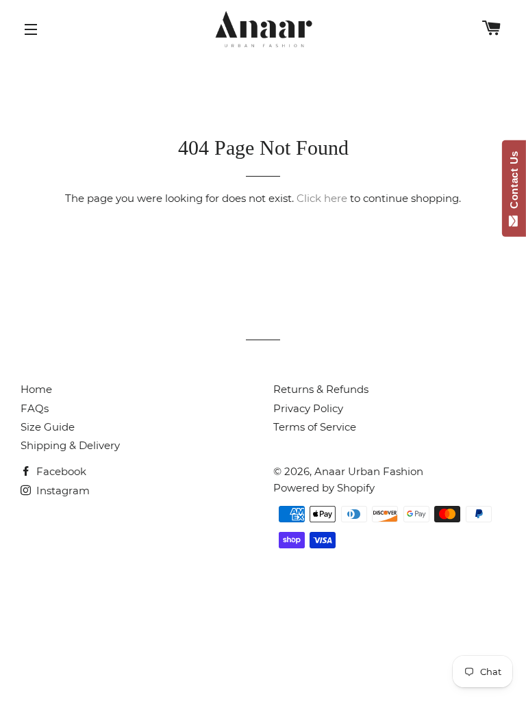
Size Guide (48, 426)
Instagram (62, 490)
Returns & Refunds (320, 389)
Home (36, 389)
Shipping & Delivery (70, 445)
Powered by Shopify (324, 487)
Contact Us (514, 183)
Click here (322, 198)
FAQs (35, 408)
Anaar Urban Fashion (368, 471)
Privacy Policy (308, 408)
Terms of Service (314, 426)
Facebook (60, 471)
